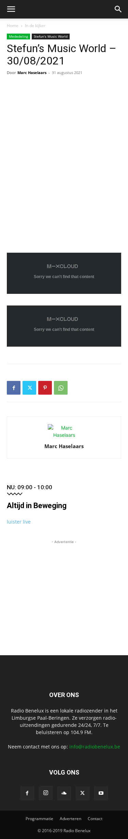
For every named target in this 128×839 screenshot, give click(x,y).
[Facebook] (13, 388)
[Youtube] (101, 793)
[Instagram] (46, 793)
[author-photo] (64, 435)
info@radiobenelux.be (94, 746)
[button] (11, 9)
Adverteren (70, 819)
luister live (19, 521)
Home (12, 25)
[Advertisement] (64, 588)
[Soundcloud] (64, 793)
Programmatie (39, 819)
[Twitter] (29, 388)
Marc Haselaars (31, 72)
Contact (95, 819)
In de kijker (35, 25)
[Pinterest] (45, 388)
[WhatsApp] (61, 388)
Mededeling (18, 36)
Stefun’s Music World (51, 36)
